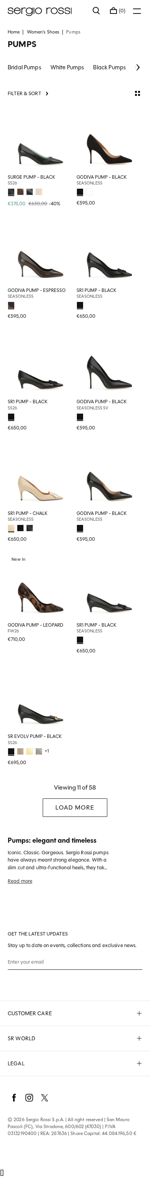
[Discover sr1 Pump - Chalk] (40, 475)
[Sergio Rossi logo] (46, 10)
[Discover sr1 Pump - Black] (109, 252)
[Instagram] (29, 1097)
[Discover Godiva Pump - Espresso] (40, 252)
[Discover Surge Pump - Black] (40, 139)
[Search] (96, 10)
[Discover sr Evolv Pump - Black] (40, 698)
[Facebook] (14, 1097)
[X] (44, 1097)
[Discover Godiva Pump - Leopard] (40, 587)
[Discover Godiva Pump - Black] (109, 139)
